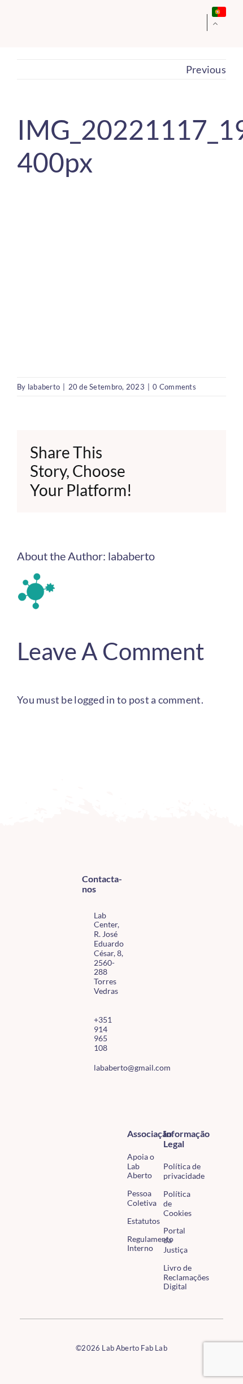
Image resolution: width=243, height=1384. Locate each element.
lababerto (44, 386)
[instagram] (103, 1092)
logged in (94, 699)
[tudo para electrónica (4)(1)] (208, 1159)
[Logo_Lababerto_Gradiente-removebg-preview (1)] (39, 23)
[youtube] (85, 1112)
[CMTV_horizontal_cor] (208, 1135)
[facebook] (85, 1092)
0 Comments (174, 386)
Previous (206, 69)
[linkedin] (103, 1112)
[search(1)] (185, 22)
